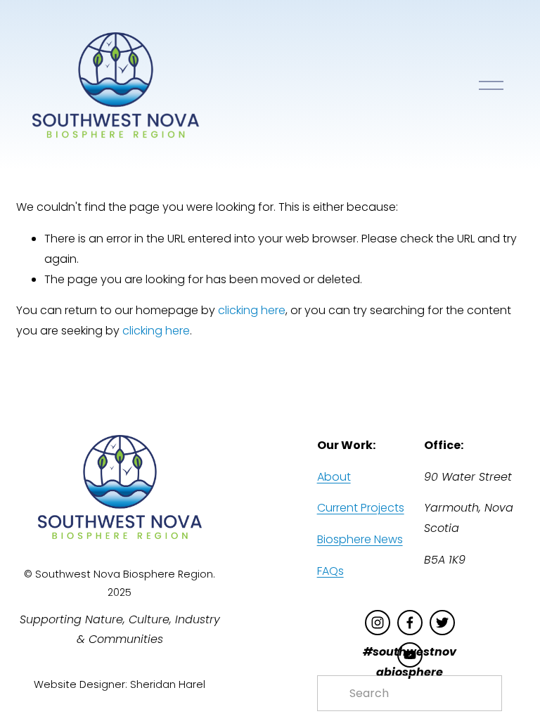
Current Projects (360, 508)
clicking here (251, 310)
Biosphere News (360, 539)
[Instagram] (377, 622)
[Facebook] (410, 622)
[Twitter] (442, 622)
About (334, 477)
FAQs (330, 571)
